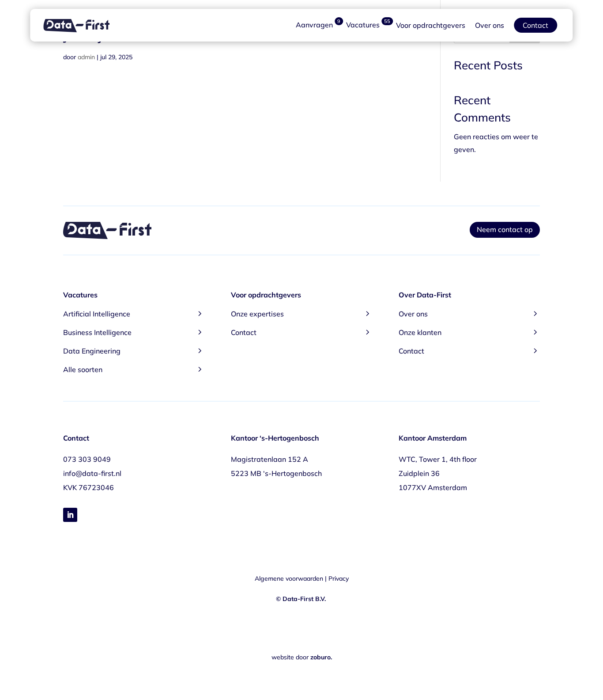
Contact (535, 25)
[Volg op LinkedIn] (70, 515)
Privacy (338, 578)
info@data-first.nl (92, 473)
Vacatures (368, 25)
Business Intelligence (133, 332)
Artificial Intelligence (133, 313)
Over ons (489, 25)
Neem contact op (505, 229)
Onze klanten (469, 332)
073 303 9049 (87, 459)
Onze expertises (301, 313)
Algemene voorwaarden (289, 578)
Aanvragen (318, 25)
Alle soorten (133, 369)
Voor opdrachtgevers (430, 25)
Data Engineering (133, 350)
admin (86, 57)
